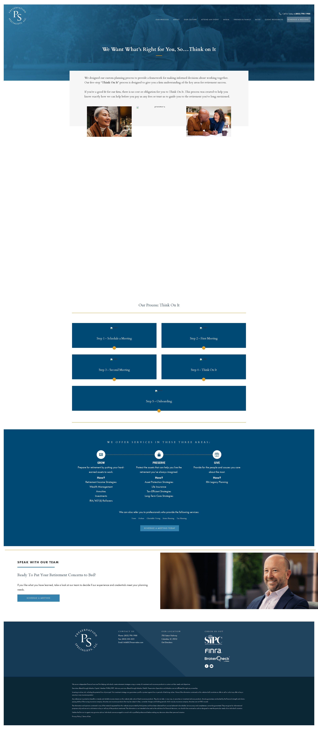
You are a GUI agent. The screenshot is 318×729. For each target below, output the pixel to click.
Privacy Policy (76, 716)
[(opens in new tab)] (213, 639)
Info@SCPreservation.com (133, 642)
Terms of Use (87, 716)
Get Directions (166, 642)
